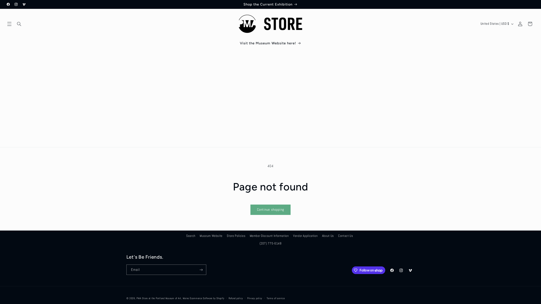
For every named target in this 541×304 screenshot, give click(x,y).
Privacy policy (254, 298)
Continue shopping (270, 210)
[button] (9, 24)
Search (190, 236)
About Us (328, 236)
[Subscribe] (201, 270)
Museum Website (211, 236)
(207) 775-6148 (271, 243)
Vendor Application (305, 236)
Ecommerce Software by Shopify (207, 298)
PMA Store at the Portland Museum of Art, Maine (163, 298)
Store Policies (236, 236)
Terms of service (276, 298)
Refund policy (236, 298)
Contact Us (345, 236)
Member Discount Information (269, 236)
